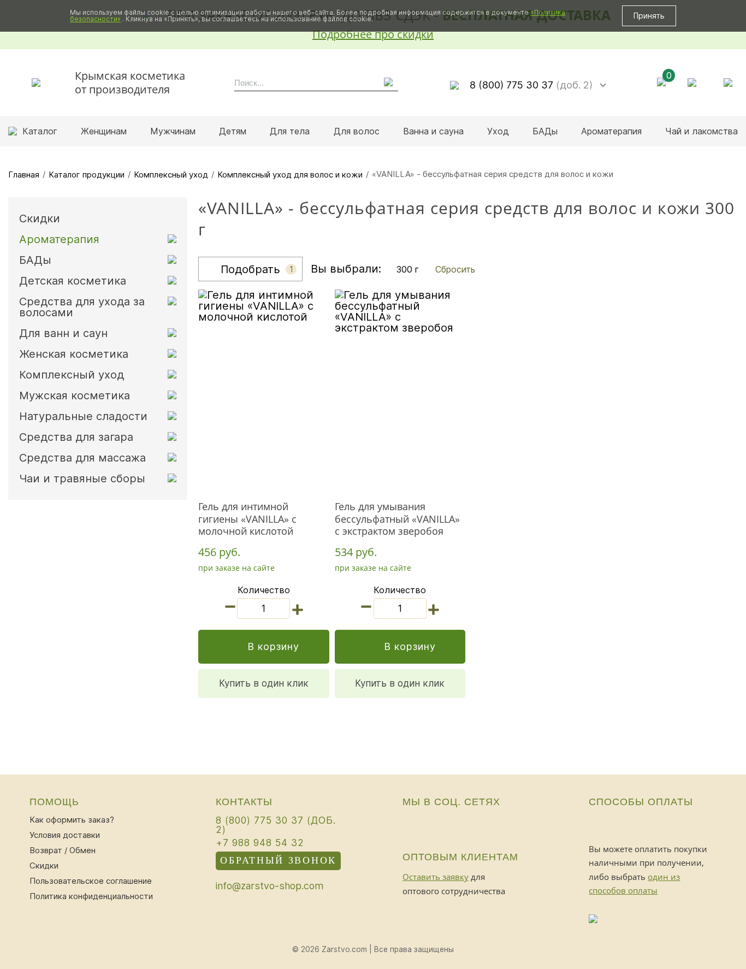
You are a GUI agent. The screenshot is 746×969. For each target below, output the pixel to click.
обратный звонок (278, 860)
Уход (498, 131)
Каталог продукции (87, 174)
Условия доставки (64, 835)
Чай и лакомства (701, 131)
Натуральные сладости (83, 416)
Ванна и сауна (433, 131)
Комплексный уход (171, 174)
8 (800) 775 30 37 (531, 85)
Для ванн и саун (63, 333)
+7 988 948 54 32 (260, 843)
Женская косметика (73, 353)
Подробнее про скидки (373, 34)
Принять (649, 15)
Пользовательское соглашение (90, 881)
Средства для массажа (82, 457)
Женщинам (104, 131)
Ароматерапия (611, 131)
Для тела (290, 131)
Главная (23, 174)
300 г (407, 269)
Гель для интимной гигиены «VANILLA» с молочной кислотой (247, 518)
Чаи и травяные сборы (82, 478)
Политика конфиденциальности (91, 896)
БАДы (545, 131)
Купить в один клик (264, 683)
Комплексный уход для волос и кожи (290, 174)
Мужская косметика (74, 395)
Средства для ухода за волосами (82, 307)
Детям (232, 131)
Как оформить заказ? (71, 819)
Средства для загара (76, 437)
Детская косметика (72, 280)
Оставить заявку (435, 876)
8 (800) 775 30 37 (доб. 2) (276, 825)
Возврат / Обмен (62, 850)
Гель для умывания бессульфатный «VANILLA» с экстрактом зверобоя (397, 518)
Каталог (39, 131)
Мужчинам (173, 131)
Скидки (39, 218)
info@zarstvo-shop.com (269, 886)
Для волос (357, 131)
